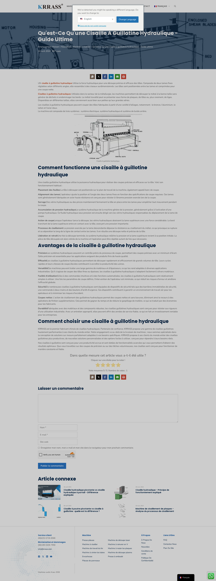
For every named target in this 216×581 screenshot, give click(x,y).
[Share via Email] (117, 76)
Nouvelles (66, 46)
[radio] (98, 365)
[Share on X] (98, 76)
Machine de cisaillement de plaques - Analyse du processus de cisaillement (155, 510)
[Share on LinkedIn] (111, 76)
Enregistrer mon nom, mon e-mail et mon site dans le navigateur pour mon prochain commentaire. (87, 447)
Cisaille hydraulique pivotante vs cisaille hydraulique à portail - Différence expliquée (84, 492)
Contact (145, 6)
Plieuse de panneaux (91, 560)
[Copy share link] (92, 76)
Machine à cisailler (81, 46)
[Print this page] (123, 76)
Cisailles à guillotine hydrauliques (55, 93)
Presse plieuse (88, 540)
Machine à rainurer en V (118, 544)
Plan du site (168, 548)
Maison (70, 6)
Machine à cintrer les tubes (93, 552)
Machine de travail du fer (92, 548)
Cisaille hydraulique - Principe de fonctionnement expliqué (152, 491)
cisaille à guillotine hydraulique (56, 83)
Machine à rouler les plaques (120, 548)
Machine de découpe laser (119, 540)
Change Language (127, 19)
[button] (175, 6)
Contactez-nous (169, 544)
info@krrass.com (45, 549)
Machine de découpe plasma (120, 552)
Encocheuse (87, 556)
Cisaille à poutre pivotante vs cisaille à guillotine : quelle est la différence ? (83, 510)
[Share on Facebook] (104, 76)
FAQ (165, 540)
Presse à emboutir (115, 556)
